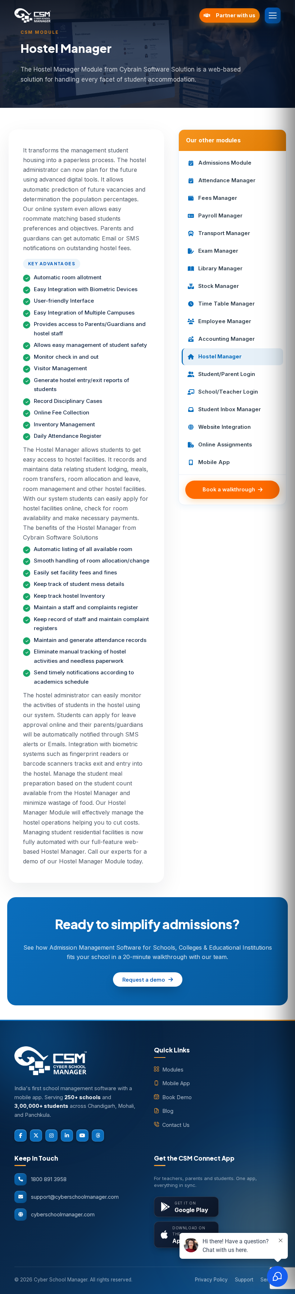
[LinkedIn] (67, 1135)
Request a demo (143, 979)
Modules (172, 1069)
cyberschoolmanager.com (63, 1214)
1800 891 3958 (49, 1179)
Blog (167, 1111)
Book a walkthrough (229, 489)
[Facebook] (20, 1135)
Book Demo (177, 1097)
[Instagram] (51, 1135)
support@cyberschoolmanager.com (75, 1197)
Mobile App (176, 1083)
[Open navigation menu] (273, 15)
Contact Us (176, 1125)
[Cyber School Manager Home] (104, 15)
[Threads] (98, 1135)
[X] (36, 1135)
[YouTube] (82, 1135)
